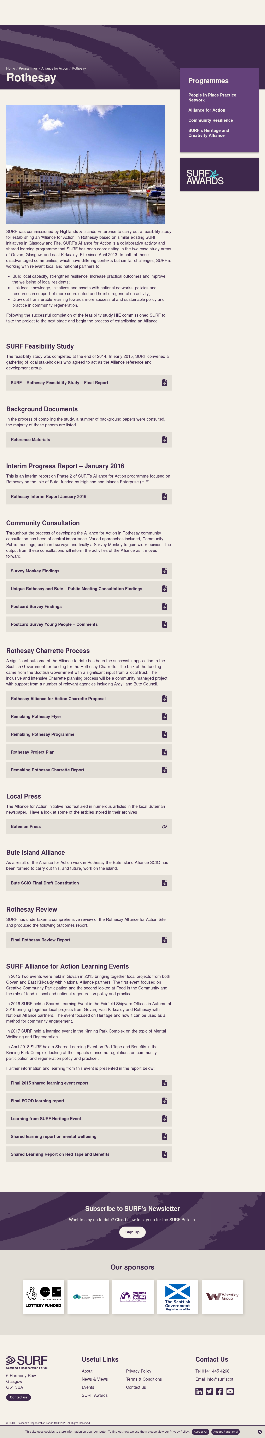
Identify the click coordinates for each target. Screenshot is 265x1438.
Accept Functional (225, 1431)
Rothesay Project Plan (89, 752)
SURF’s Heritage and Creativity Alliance (208, 133)
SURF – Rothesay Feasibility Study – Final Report (89, 382)
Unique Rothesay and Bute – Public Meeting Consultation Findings (89, 588)
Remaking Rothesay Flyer (89, 716)
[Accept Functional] (260, 1432)
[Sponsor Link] (43, 1297)
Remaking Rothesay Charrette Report (89, 769)
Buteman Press (89, 826)
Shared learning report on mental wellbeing (89, 1136)
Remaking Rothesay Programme (89, 734)
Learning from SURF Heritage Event (89, 1118)
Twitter (209, 1391)
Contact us (18, 1397)
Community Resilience (210, 120)
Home (27, 1362)
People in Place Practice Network (212, 97)
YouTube (230, 1391)
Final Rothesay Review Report (89, 940)
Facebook (219, 1391)
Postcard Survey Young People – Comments (89, 624)
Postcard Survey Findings (89, 606)
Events (88, 1387)
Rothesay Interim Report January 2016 (89, 496)
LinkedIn (199, 1391)
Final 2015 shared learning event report (89, 1083)
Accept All (200, 1431)
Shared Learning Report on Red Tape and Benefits (89, 1154)
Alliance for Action (206, 110)
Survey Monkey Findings (89, 570)
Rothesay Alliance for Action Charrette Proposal (89, 698)
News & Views (95, 1378)
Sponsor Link (43, 1297)
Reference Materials (89, 439)
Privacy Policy (138, 1370)
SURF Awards (219, 174)
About (87, 1370)
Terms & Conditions (144, 1378)
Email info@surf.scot (214, 1378)
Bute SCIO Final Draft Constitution (89, 883)
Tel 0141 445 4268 (212, 1370)
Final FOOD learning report (89, 1100)
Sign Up (132, 1232)
